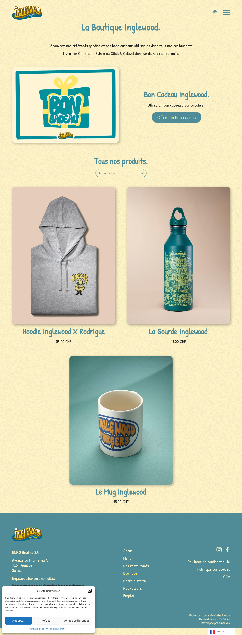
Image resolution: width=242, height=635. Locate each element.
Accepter (18, 620)
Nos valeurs (132, 588)
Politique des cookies (213, 569)
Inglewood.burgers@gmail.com (35, 578)
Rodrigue (225, 619)
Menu (127, 558)
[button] (89, 591)
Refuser (46, 620)
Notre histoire (134, 580)
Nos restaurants (136, 566)
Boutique (130, 573)
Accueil (129, 551)
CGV (226, 577)
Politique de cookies (36, 628)
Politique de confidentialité (56, 628)
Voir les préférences (76, 620)
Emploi (128, 595)
